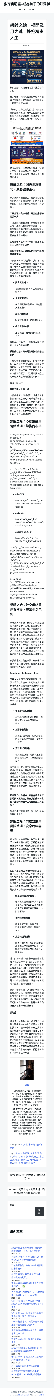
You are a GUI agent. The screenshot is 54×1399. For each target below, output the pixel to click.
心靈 (20, 1156)
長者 (33, 1163)
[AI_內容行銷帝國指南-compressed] (27, 67)
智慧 (26, 1156)
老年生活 (34, 1160)
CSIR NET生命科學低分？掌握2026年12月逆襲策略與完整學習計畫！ (27, 1304)
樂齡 (31, 1156)
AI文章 (24, 1144)
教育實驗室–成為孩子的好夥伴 (27, 4)
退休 (20, 1163)
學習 (15, 1156)
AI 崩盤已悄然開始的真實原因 (25, 1366)
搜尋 (12, 1205)
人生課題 (34, 1153)
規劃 (15, 1163)
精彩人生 (25, 1160)
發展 (17, 1160)
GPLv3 (41, 1395)
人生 (18, 1153)
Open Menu (28, 9)
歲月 (36, 1156)
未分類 (31, 1144)
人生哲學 (25, 1153)
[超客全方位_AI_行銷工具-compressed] (27, 136)
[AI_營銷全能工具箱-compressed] (27, 155)
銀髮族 (27, 1163)
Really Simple (24, 1395)
